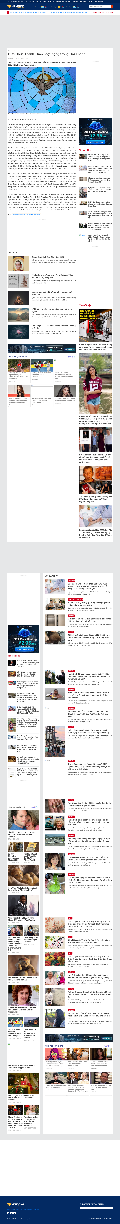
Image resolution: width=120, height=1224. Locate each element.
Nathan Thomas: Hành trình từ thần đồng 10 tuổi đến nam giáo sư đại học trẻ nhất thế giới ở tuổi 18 (89, 994)
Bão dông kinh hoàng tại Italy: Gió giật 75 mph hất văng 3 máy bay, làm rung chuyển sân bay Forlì (89, 841)
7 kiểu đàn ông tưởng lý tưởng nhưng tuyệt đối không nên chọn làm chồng (100, 204)
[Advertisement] (60, 32)
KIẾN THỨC (75, 1)
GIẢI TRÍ (90, 1)
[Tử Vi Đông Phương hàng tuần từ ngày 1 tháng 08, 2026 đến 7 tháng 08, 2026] (12, 737)
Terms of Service (28, 1209)
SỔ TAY (67, 1)
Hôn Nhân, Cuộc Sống (76, 599)
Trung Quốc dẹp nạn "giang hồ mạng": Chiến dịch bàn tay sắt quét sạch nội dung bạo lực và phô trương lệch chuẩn (89, 766)
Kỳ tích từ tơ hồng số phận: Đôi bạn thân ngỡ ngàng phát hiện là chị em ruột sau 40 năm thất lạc (89, 1015)
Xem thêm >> (98, 1)
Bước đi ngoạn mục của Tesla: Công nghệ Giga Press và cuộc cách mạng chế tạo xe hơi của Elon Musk (95, 347)
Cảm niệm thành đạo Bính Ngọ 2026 (48, 257)
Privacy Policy (18, 1209)
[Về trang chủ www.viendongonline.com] (16, 6)
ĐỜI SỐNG (43, 1)
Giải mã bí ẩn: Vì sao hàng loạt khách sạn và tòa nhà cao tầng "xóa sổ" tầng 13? (99, 180)
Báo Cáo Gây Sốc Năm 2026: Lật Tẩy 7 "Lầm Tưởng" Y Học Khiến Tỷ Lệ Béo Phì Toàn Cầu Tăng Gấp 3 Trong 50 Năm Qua (88, 586)
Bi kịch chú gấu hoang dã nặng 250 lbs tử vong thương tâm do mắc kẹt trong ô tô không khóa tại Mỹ (89, 637)
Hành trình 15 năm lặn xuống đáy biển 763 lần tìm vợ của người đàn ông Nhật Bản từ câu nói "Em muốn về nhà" (89, 676)
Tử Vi (70, 918)
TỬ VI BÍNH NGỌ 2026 (17, 1)
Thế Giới (71, 615)
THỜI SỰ (28, 1)
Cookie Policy (10, 1209)
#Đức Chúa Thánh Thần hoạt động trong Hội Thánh (26, 214)
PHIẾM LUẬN (60, 1)
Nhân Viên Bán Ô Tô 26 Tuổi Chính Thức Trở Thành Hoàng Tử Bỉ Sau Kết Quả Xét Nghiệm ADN (88, 713)
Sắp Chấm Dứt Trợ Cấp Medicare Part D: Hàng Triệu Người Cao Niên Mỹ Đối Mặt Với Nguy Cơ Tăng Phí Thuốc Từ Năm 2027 (27, 697)
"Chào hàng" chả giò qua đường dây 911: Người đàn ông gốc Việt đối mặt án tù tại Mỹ (85, 12)
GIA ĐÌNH (83, 1)
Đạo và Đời (12, 50)
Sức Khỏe (72, 580)
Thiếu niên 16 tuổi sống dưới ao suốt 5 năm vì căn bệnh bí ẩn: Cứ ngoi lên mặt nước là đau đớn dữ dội (88, 695)
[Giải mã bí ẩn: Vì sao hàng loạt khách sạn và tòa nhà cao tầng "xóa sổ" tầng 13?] (83, 179)
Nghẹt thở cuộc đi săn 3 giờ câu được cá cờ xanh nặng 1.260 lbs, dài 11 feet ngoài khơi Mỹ (99, 190)
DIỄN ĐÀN (51, 1)
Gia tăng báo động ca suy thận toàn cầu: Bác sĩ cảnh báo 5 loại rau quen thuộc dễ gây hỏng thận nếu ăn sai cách (90, 880)
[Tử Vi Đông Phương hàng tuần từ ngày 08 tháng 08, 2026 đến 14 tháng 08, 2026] (12, 674)
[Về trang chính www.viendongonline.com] (8, 2)
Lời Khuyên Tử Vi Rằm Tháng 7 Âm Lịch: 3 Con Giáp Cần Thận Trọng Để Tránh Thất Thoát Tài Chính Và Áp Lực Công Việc (89, 923)
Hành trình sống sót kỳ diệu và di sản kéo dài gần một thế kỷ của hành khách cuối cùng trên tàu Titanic (88, 822)
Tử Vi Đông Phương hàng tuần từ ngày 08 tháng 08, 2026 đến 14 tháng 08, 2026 (26, 674)
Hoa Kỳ (71, 632)
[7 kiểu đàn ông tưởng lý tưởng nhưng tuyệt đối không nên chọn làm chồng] (83, 203)
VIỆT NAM (35, 1)
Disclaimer (36, 1209)
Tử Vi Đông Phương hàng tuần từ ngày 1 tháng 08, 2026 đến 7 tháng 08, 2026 (27, 738)
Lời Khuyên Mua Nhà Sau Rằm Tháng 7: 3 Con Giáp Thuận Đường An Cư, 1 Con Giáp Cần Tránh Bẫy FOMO (90, 958)
